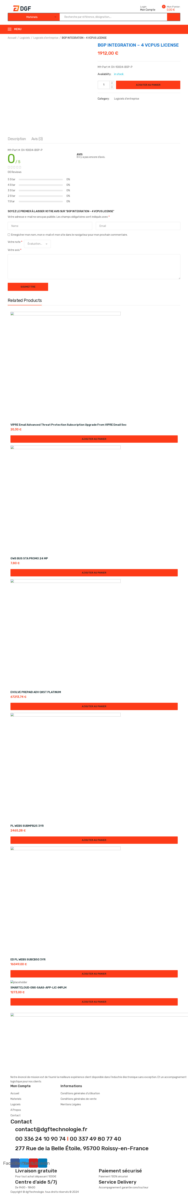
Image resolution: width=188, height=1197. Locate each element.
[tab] (17, 139)
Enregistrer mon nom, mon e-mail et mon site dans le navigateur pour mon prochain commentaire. (69, 234)
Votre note (15, 242)
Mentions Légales (71, 1104)
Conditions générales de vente (79, 1099)
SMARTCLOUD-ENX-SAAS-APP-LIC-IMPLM (38, 987)
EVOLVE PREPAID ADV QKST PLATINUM (35, 692)
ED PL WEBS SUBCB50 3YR (28, 959)
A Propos (15, 1110)
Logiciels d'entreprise (45, 37)
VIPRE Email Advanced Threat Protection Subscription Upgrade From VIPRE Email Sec (68, 424)
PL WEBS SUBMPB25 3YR (27, 825)
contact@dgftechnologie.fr (51, 1129)
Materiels (15, 1099)
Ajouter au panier (148, 84)
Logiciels (25, 37)
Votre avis (14, 250)
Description (17, 139)
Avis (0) (37, 139)
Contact (15, 1115)
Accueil (12, 37)
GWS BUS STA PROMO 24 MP (29, 558)
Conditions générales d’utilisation (80, 1093)
